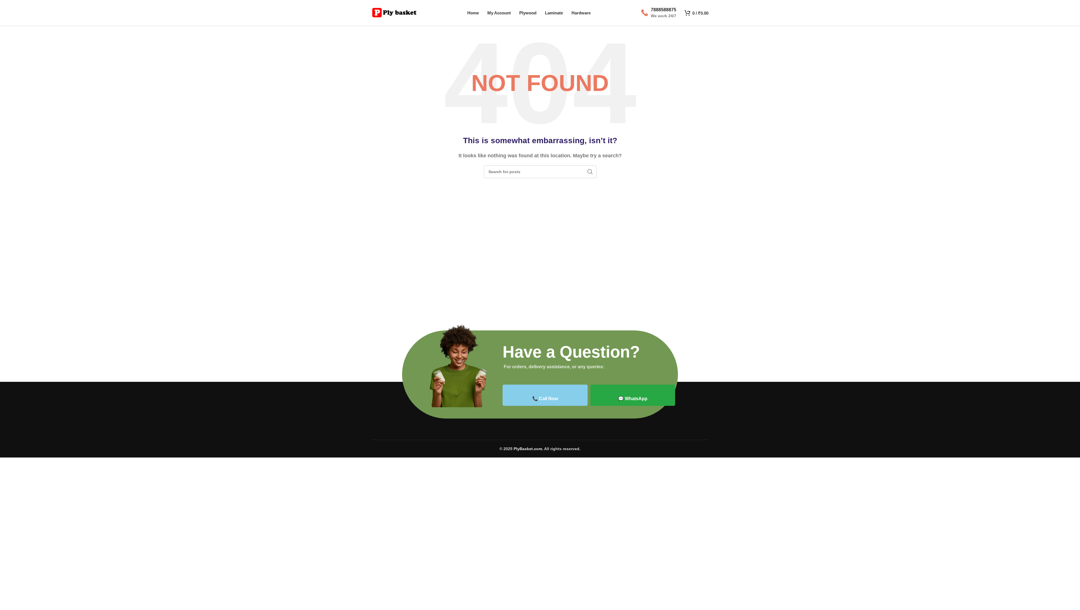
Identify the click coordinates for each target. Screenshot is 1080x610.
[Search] (590, 171)
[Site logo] (394, 12)
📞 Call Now (545, 398)
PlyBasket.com (528, 448)
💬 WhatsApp (632, 398)
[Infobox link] (658, 12)
